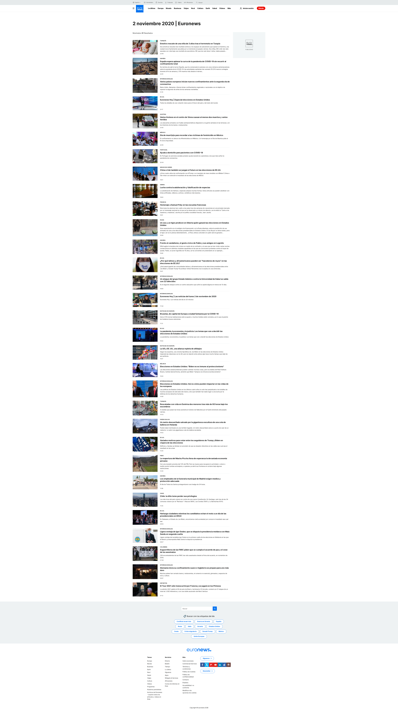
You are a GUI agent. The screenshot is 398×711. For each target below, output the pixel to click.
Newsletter (207, 671)
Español (137, 2)
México (221, 631)
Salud (214, 8)
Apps (166, 675)
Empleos (185, 682)
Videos (222, 8)
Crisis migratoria (190, 631)
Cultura (200, 8)
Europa (160, 8)
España (218, 621)
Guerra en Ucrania (203, 621)
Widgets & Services (171, 678)
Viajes (186, 8)
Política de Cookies (189, 672)
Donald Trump (208, 631)
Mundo (168, 8)
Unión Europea (199, 636)
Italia (189, 626)
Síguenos (168, 672)
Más (184, 657)
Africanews (168, 681)
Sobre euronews (188, 661)
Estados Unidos (214, 626)
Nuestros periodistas (154, 689)
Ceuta (176, 631)
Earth (208, 8)
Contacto (186, 680)
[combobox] (207, 2)
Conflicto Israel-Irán (184, 621)
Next (193, 8)
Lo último (151, 8)
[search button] (196, 2)
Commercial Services (190, 664)
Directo (261, 8)
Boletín (167, 664)
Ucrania (200, 626)
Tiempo (167, 666)
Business (177, 8)
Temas (149, 657)
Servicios (168, 657)
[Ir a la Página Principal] (139, 8)
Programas (151, 686)
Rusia (180, 626)
